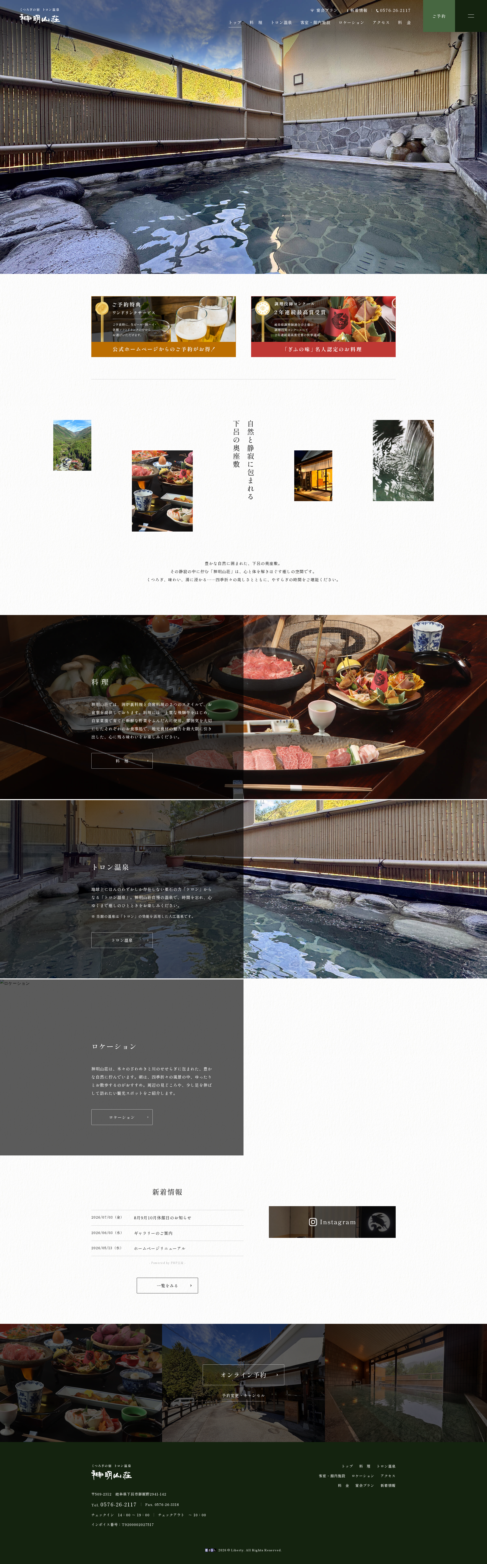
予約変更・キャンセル (243, 1395)
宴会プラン (327, 10)
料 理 (256, 22)
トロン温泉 (281, 22)
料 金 (404, 22)
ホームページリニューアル (160, 1248)
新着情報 (359, 10)
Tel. (114, 1504)
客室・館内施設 (315, 22)
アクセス (381, 22)
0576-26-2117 (395, 10)
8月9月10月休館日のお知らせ (163, 1218)
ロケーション (351, 22)
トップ (347, 1466)
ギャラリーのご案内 (153, 1233)
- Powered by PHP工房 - (167, 1263)
